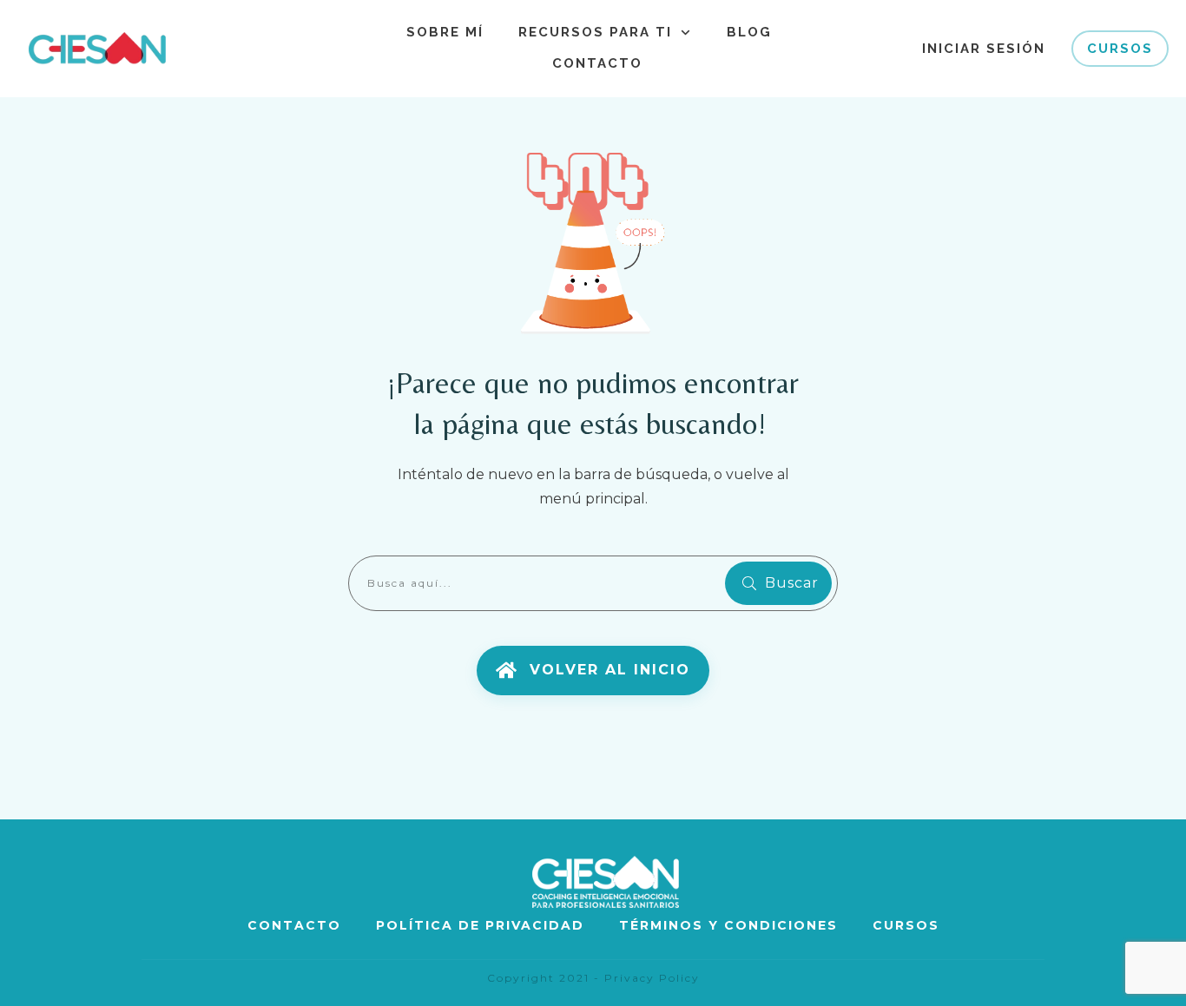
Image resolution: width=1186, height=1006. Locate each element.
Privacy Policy (652, 977)
